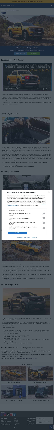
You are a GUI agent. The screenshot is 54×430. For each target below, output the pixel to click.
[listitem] (27, 210)
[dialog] (27, 215)
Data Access (27, 237)
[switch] (43, 213)
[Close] (50, 192)
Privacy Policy (34, 237)
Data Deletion (19, 237)
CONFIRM (17, 232)
